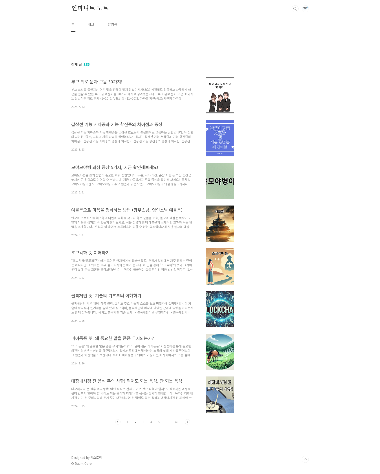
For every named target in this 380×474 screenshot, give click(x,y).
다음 (187, 421)
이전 (118, 421)
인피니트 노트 (89, 9)
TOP (305, 459)
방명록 (112, 24)
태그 (91, 24)
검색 (295, 9)
